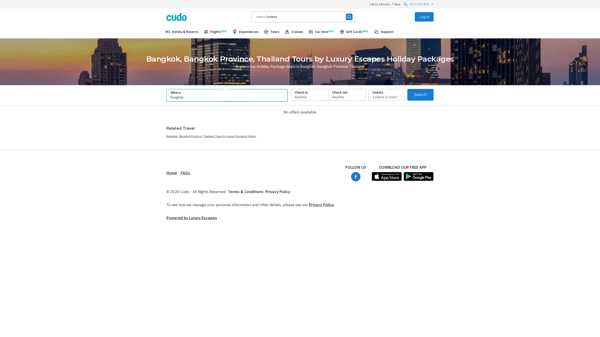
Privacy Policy (277, 191)
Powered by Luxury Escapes (191, 218)
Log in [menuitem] (424, 17)
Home (171, 173)
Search (420, 94)
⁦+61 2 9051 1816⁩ (419, 4)
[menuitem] (182, 31)
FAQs (185, 173)
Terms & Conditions (245, 191)
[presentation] (303, 17)
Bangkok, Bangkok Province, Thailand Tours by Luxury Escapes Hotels (211, 136)
